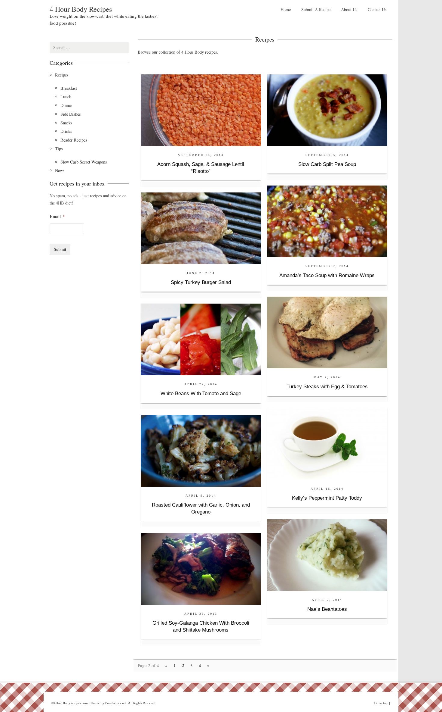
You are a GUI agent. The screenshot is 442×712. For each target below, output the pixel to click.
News (60, 170)
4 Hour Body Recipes (81, 9)
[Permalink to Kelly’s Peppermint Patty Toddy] (327, 443)
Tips (59, 148)
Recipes (62, 75)
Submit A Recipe (315, 9)
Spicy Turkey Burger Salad (201, 282)
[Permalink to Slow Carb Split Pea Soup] (327, 109)
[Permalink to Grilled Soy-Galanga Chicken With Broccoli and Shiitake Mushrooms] (201, 568)
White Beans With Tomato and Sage (201, 393)
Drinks (66, 131)
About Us (349, 9)
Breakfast (68, 88)
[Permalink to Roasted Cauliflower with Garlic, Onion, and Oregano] (201, 450)
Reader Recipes (73, 140)
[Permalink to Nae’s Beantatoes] (327, 554)
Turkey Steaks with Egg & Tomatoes (327, 386)
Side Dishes (70, 114)
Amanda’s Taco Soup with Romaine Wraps (327, 275)
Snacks (66, 123)
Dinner (66, 105)
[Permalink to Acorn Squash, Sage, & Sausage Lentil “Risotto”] (201, 109)
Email (57, 217)
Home (286, 9)
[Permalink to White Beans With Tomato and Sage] (201, 339)
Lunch (65, 96)
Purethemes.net (115, 703)
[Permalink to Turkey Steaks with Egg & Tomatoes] (327, 332)
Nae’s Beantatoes (327, 609)
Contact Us (377, 9)
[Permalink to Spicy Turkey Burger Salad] (201, 227)
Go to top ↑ (382, 703)
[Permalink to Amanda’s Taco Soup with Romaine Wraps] (327, 220)
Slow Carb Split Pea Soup (327, 164)
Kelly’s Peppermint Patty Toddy (327, 498)
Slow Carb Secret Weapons (83, 162)
